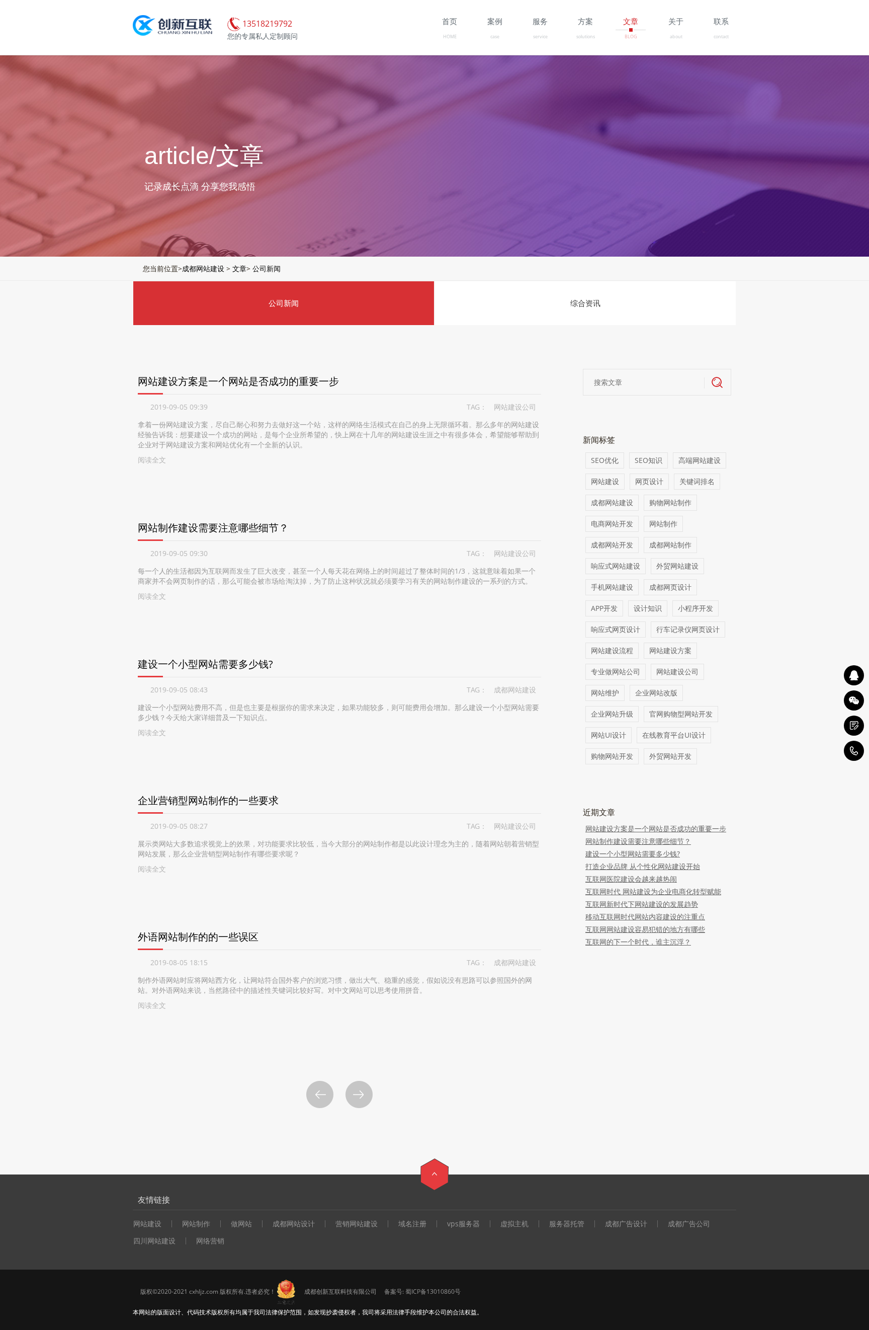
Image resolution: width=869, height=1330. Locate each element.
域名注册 (412, 1223)
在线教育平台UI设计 (674, 735)
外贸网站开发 (670, 756)
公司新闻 (266, 268)
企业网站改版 (656, 692)
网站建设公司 (515, 407)
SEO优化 (605, 460)
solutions (585, 36)
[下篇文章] (359, 1094)
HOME (450, 36)
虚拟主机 (514, 1223)
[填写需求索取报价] (854, 726)
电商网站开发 (612, 523)
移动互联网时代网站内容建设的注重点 (645, 916)
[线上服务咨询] (854, 675)
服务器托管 (566, 1223)
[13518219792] (854, 751)
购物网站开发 (612, 756)
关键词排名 (697, 481)
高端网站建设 (699, 460)
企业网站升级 (612, 714)
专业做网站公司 (615, 671)
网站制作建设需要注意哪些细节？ (213, 527)
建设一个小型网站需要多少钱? (205, 664)
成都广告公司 (689, 1223)
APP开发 (604, 608)
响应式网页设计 (615, 629)
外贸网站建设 (677, 566)
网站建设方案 (670, 650)
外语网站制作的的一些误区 (198, 937)
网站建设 (605, 481)
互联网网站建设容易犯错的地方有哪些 (645, 929)
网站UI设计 (608, 735)
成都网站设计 (294, 1223)
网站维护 (605, 692)
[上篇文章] (319, 1094)
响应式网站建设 (615, 566)
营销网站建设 (356, 1223)
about (676, 36)
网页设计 (649, 481)
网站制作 (663, 523)
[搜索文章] (717, 382)
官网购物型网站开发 (681, 714)
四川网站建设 (154, 1240)
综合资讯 (585, 303)
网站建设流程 (612, 650)
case (494, 36)
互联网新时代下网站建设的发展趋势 (641, 904)
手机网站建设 (612, 587)
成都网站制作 (670, 545)
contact (721, 36)
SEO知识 (648, 460)
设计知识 (648, 608)
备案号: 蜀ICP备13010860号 (422, 1291)
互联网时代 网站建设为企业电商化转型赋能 (653, 891)
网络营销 (210, 1240)
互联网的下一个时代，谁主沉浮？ (638, 942)
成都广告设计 (626, 1223)
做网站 (241, 1223)
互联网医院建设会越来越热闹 (631, 879)
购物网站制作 (670, 502)
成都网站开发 (612, 545)
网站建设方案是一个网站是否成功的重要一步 (238, 381)
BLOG (631, 36)
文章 (239, 268)
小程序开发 (695, 608)
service (540, 36)
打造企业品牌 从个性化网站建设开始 (642, 866)
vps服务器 (463, 1223)
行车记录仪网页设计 (688, 629)
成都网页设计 (670, 587)
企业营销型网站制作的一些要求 (208, 800)
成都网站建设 (203, 268)
